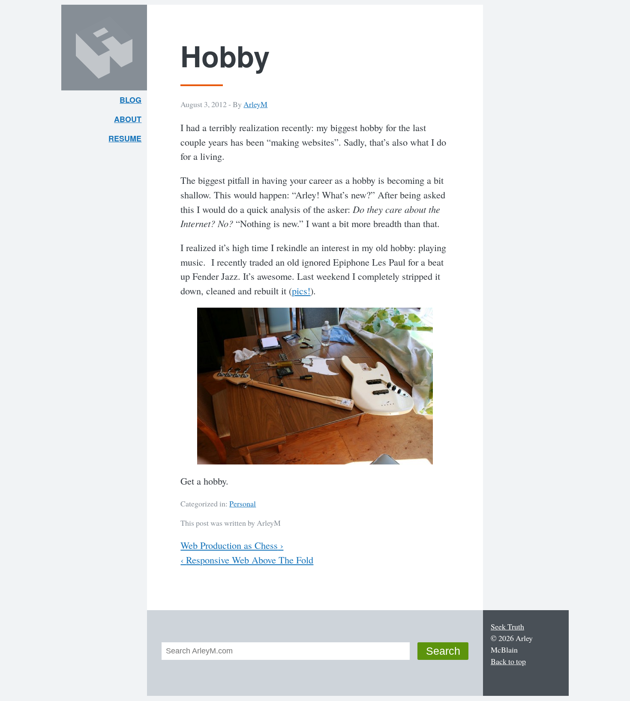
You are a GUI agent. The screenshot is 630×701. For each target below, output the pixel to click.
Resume (124, 138)
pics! (301, 290)
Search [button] (443, 651)
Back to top (508, 661)
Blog (130, 99)
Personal (242, 503)
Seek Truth (507, 626)
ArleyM (255, 104)
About (130, 121)
